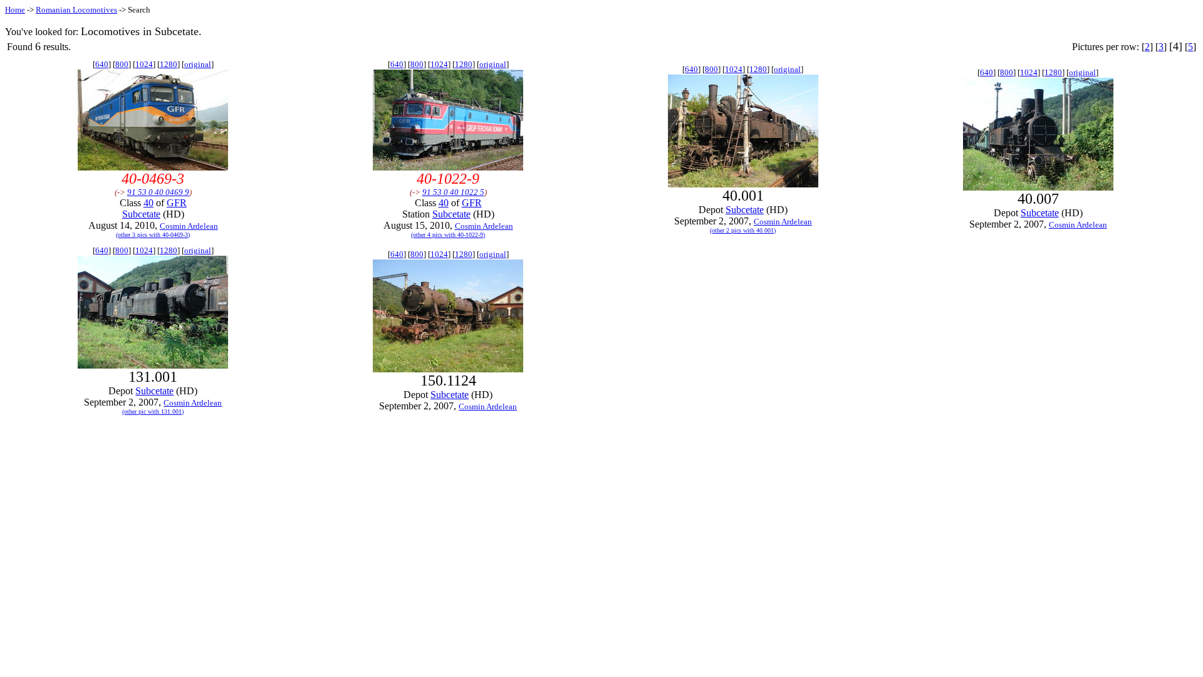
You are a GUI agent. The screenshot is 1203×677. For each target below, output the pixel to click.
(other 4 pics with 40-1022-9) (448, 234)
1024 (144, 64)
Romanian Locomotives (76, 9)
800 (121, 64)
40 (148, 202)
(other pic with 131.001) (153, 411)
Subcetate (141, 214)
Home (15, 9)
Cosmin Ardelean (189, 226)
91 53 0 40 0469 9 (158, 192)
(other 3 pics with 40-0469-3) (153, 234)
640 (101, 64)
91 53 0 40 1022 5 (453, 192)
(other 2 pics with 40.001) (743, 230)
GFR (177, 202)
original (197, 64)
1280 (168, 64)
